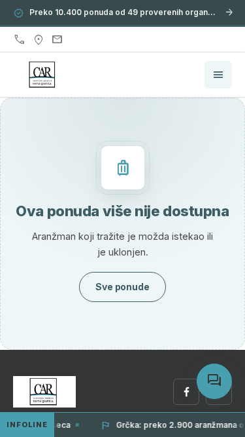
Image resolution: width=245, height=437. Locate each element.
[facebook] (186, 392)
